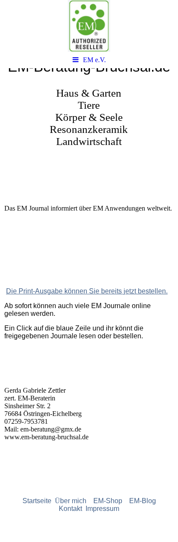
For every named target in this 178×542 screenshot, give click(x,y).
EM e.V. (94, 59)
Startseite (38, 500)
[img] (89, 26)
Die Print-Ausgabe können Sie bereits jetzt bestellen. (87, 291)
